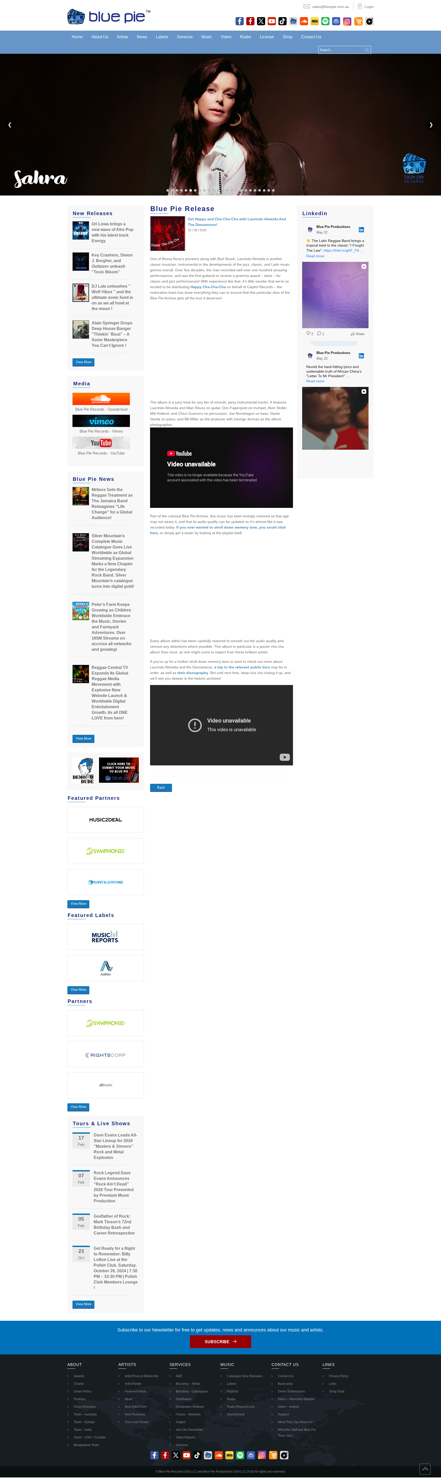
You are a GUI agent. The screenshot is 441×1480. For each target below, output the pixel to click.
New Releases (135, 1414)
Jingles (181, 1422)
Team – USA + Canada (89, 1437)
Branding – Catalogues (192, 1391)
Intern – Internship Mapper (296, 1399)
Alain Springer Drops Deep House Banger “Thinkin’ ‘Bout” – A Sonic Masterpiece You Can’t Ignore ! (112, 334)
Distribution (184, 1399)
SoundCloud (235, 1414)
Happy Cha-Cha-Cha (208, 287)
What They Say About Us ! (296, 1422)
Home (77, 37)
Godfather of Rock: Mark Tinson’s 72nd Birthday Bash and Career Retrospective (114, 1224)
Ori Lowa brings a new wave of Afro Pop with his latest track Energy (112, 232)
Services (185, 37)
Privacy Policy (338, 1376)
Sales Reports (185, 1437)
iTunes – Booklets (188, 1414)
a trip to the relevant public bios (242, 667)
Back (161, 787)
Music (206, 37)
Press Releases (85, 1407)
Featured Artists (135, 1391)
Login (369, 7)
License (267, 37)
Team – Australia (85, 1414)
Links (332, 1384)
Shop (287, 37)
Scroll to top (425, 1469)
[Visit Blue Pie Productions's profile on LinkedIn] (310, 230)
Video (226, 37)
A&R (179, 1376)
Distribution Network (190, 1407)
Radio (245, 37)
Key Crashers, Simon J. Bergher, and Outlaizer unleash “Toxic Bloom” (112, 263)
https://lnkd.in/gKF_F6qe (343, 250)
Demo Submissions (291, 1391)
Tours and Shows (137, 1422)
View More (83, 362)
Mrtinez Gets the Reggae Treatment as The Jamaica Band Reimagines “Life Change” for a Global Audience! (112, 503)
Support (283, 1414)
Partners (79, 1399)
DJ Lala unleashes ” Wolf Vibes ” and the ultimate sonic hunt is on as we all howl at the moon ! (112, 297)
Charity (79, 1384)
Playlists (232, 1391)
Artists (122, 37)
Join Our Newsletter (189, 1430)
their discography (192, 673)
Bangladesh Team (86, 1445)
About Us (99, 37)
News (142, 37)
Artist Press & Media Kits (141, 1376)
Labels (162, 37)
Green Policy (83, 1391)
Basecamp (285, 1384)
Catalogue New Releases (245, 1376)
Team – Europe (84, 1422)
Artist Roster (133, 1384)
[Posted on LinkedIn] (361, 230)
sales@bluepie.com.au (330, 7)
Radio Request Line (241, 1407)
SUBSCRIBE (217, 1342)
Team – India (83, 1430)
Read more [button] (315, 256)
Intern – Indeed (288, 1407)
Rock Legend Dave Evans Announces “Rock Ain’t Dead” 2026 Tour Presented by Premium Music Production (114, 1187)
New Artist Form (135, 1407)
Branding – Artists (188, 1384)
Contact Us (311, 37)
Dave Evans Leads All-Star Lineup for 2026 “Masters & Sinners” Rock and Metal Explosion (115, 1146)
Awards (79, 1376)
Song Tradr (337, 1391)
